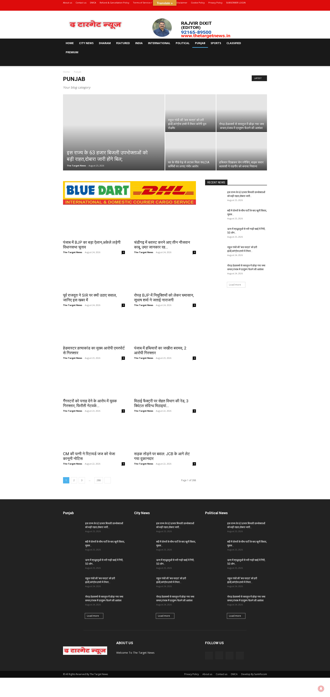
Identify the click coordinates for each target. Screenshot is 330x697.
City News (86, 43)
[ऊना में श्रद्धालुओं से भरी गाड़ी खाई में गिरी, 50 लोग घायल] (214, 233)
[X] (258, 8)
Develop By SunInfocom (254, 674)
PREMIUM (72, 52)
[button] (262, 43)
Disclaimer (181, 2)
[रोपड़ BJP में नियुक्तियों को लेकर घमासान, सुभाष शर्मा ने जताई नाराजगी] (165, 275)
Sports (216, 43)
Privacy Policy (215, 2)
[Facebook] (245, 8)
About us (67, 2)
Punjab (200, 43)
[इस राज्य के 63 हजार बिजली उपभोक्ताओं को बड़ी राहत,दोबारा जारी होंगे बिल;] (114, 138)
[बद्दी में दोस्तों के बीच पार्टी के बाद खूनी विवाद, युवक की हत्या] (214, 215)
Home (70, 43)
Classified (233, 43)
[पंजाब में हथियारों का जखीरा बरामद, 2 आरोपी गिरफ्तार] (165, 328)
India (139, 43)
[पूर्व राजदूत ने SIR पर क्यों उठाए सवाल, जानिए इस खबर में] (94, 275)
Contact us (81, 2)
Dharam (105, 43)
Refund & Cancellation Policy (114, 2)
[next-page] (107, 480)
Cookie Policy (198, 2)
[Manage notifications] (321, 689)
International (159, 43)
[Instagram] (251, 8)
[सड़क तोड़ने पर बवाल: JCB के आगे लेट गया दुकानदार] (165, 434)
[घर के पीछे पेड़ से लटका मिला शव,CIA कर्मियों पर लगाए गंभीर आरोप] (190, 151)
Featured (123, 43)
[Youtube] (264, 8)
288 (99, 480)
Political (183, 43)
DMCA (93, 2)
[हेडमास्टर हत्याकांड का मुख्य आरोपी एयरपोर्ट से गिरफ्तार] (94, 328)
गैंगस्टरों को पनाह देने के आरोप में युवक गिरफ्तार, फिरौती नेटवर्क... (90, 403)
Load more (235, 284)
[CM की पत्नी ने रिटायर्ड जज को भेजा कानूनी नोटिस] (94, 434)
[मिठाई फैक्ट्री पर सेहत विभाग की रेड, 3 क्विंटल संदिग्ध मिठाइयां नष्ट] (165, 381)
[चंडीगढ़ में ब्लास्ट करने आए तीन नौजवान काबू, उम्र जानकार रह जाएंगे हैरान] (165, 222)
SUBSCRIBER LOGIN (236, 2)
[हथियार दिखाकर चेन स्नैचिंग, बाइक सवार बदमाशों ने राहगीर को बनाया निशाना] (241, 151)
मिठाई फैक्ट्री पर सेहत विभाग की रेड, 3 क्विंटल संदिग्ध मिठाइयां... (161, 403)
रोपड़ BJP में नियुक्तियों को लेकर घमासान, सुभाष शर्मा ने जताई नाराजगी (164, 297)
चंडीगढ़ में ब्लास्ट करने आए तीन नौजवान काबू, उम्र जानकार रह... (162, 244)
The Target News (76, 165)
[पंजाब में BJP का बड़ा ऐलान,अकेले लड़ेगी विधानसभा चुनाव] (94, 222)
